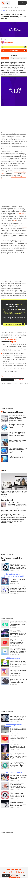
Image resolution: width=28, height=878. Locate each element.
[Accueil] (3, 3)
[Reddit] (16, 872)
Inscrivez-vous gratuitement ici (9, 339)
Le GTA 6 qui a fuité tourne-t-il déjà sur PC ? (18, 580)
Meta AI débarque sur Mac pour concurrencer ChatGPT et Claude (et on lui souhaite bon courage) (18, 663)
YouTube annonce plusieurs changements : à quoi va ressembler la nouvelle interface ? (18, 642)
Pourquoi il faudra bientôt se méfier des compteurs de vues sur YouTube (18, 738)
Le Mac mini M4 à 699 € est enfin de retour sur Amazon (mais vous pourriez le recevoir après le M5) (14, 359)
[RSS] (19, 872)
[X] (9, 872)
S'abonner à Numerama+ (12, 324)
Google (10, 383)
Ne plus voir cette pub (7, 408)
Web (9, 10)
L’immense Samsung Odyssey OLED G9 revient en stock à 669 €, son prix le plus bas (18, 633)
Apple (13, 341)
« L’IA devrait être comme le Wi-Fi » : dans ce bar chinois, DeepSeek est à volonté (18, 756)
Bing (14, 220)
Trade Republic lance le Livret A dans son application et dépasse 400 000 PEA (18, 681)
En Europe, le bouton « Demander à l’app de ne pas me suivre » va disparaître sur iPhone (14, 364)
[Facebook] (14, 872)
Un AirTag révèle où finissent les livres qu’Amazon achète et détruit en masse (13, 354)
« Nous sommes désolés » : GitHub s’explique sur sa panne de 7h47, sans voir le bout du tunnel (18, 567)
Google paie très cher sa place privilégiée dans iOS (17, 440)
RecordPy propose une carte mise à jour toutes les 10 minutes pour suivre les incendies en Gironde (12, 521)
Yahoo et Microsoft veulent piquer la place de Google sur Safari (17, 426)
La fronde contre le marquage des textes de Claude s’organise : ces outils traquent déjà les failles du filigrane (18, 786)
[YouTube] (4, 872)
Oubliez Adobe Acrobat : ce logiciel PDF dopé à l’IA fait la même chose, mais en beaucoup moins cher (17, 418)
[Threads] (24, 872)
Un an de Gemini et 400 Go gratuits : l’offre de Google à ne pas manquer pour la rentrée (18, 651)
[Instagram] (12, 872)
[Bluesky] (21, 872)
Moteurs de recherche (19, 10)
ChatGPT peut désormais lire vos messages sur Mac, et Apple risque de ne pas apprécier (14, 345)
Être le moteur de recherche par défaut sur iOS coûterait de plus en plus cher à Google (18, 434)
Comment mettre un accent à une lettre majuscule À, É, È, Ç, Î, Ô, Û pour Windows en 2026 (14, 510)
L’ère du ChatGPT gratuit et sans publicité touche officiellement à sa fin (18, 765)
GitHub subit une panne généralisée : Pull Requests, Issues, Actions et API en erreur (18, 795)
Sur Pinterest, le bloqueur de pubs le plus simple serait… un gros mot (18, 777)
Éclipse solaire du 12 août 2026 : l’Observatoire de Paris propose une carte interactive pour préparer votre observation (13, 516)
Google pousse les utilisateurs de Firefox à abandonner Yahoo (18, 457)
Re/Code (24, 227)
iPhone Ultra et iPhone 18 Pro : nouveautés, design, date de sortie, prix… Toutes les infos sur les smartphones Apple (14, 369)
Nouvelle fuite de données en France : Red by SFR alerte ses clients (18, 624)
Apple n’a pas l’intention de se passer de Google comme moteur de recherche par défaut (18, 450)
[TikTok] (7, 872)
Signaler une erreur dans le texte (10, 376)
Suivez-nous (5, 58)
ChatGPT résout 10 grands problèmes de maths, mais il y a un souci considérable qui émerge (17, 504)
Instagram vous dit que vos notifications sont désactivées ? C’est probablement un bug (18, 672)
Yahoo (21, 383)
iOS (16, 383)
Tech (4, 10)
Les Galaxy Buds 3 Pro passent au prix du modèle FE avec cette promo (18, 804)
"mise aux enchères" (20, 213)
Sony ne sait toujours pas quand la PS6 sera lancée (17, 746)
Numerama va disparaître (8, 525)
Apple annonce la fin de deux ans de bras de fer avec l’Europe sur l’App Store (14, 350)
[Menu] (8, 3)
